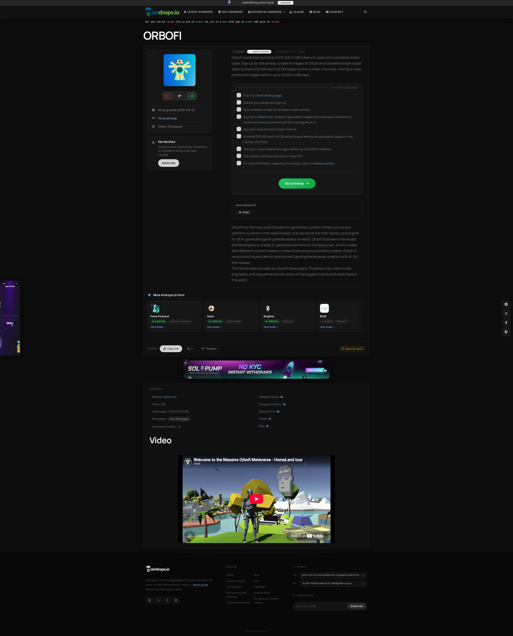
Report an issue (354, 348)
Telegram (211, 348)
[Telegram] (149, 600)
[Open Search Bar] (365, 12)
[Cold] (167, 96)
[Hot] (192, 96)
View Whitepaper (179, 419)
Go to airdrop (167, 118)
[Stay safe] (506, 332)
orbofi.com (170, 397)
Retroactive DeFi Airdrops (236, 595)
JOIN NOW (285, 2)
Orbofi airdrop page (268, 95)
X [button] (17, 283)
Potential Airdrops (266, 12)
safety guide (200, 585)
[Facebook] (167, 600)
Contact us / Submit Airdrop (266, 600)
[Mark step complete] (239, 95)
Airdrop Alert (262, 593)
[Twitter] (506, 313)
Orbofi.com (265, 117)
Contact (336, 12)
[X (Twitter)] (158, 600)
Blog (316, 12)
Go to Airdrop (294, 183)
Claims (298, 12)
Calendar (260, 587)
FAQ (256, 581)
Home (162, 12)
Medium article (324, 163)
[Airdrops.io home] (158, 569)
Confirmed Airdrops (238, 602)
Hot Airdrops (232, 12)
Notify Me (168, 163)
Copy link (173, 348)
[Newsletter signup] (176, 600)
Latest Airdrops (200, 12)
